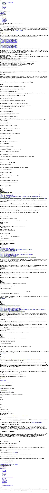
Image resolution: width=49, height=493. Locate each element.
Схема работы (4, 18)
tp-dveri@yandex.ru (3, 10)
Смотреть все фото (3, 38)
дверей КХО (23, 435)
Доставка (3, 8)
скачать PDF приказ (19, 30)
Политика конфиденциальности (7, 485)
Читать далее (3, 208)
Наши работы (4, 6)
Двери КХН (4, 4)
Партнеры (4, 7)
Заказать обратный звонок (17, 420)
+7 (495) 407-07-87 (3, 12)
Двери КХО (4, 3)
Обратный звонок (3, 14)
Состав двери (4, 5)
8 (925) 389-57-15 (3, 13)
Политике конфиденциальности (36, 422)
